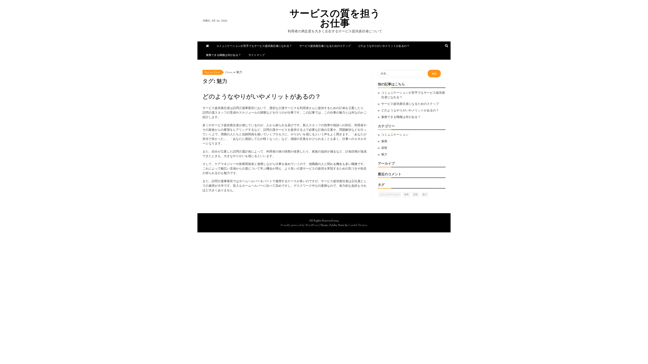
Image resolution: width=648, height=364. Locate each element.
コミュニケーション (395, 134)
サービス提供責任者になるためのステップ (325, 46)
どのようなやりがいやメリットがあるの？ (383, 46)
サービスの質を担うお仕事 (335, 18)
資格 (384, 148)
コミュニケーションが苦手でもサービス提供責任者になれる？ (254, 46)
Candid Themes (357, 225)
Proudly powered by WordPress (300, 225)
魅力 (384, 154)
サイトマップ (256, 55)
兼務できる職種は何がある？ (223, 55)
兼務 (384, 141)
